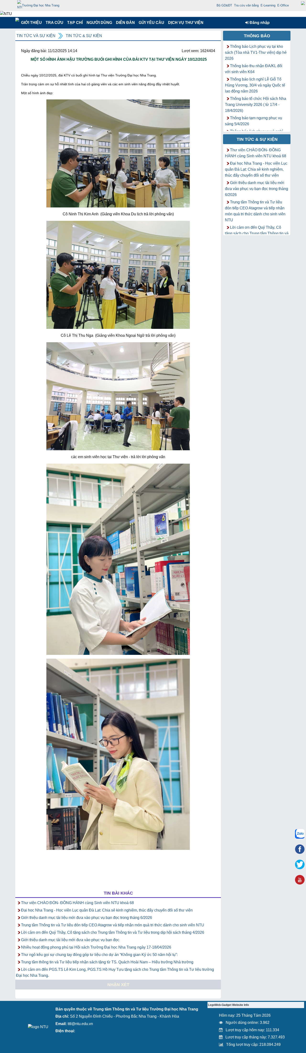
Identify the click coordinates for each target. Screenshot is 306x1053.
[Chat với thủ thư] (300, 834)
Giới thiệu (31, 23)
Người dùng (99, 23)
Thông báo (257, 35)
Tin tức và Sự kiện (35, 36)
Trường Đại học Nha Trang (40, 5)
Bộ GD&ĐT (224, 5)
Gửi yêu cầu (151, 23)
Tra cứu (54, 23)
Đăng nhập (259, 23)
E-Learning (268, 5)
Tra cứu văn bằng (246, 5)
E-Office (283, 5)
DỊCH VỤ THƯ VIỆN (185, 23)
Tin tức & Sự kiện (84, 36)
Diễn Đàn (125, 23)
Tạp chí (75, 23)
